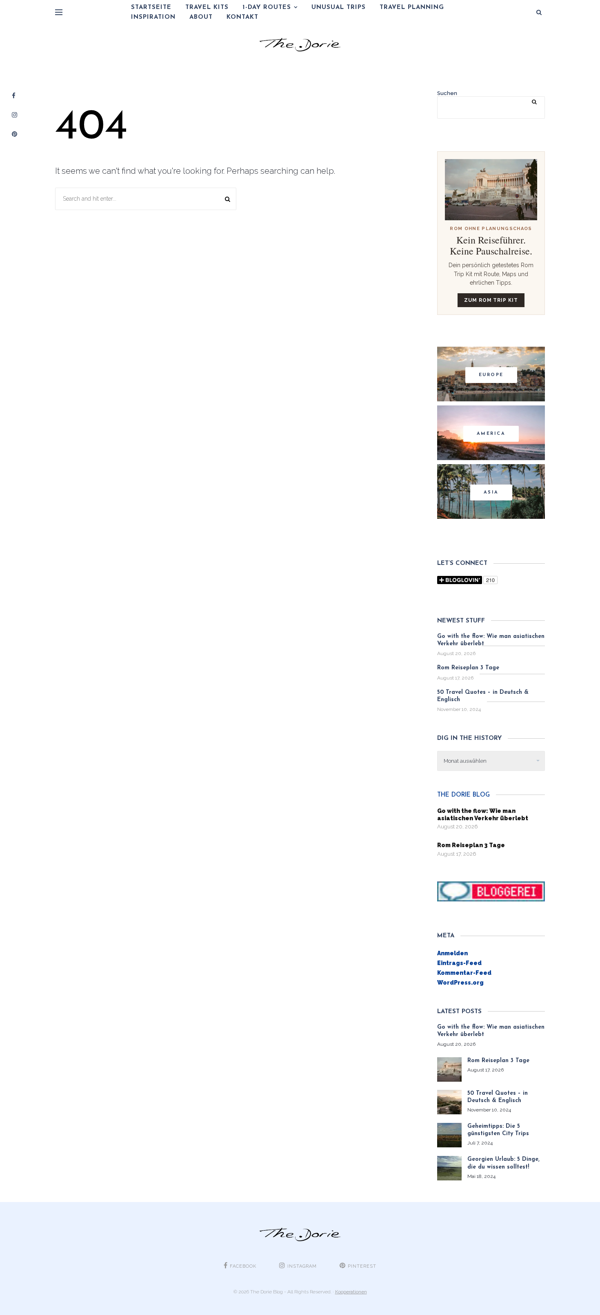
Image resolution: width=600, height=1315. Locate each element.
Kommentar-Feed (464, 973)
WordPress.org (460, 982)
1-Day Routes (266, 7)
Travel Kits (207, 7)
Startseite (151, 7)
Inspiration (153, 17)
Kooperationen (351, 1292)
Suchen (447, 93)
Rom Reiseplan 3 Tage (468, 668)
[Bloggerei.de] (491, 891)
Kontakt (242, 17)
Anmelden (452, 953)
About (201, 17)
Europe (491, 375)
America (491, 434)
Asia (491, 492)
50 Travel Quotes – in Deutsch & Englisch (483, 696)
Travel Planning (412, 7)
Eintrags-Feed (459, 963)
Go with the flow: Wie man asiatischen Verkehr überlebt (490, 640)
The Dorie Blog (463, 795)
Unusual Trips (338, 7)
